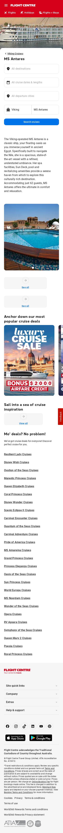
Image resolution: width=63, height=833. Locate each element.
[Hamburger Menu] (6, 5)
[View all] (23, 416)
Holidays (29, 12)
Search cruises (32, 122)
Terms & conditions (35, 798)
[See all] (25, 280)
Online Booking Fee (41, 782)
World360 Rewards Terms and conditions (26, 809)
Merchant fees (49, 787)
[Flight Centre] (23, 5)
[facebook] (7, 726)
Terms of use (11, 803)
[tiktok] (24, 726)
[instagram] (15, 726)
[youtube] (41, 726)
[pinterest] (49, 726)
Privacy (18, 798)
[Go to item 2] (33, 268)
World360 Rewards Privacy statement (24, 814)
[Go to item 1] (30, 267)
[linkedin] (32, 726)
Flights (12, 12)
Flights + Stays (51, 12)
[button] (60, 416)
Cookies (8, 798)
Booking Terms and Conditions (18, 792)
